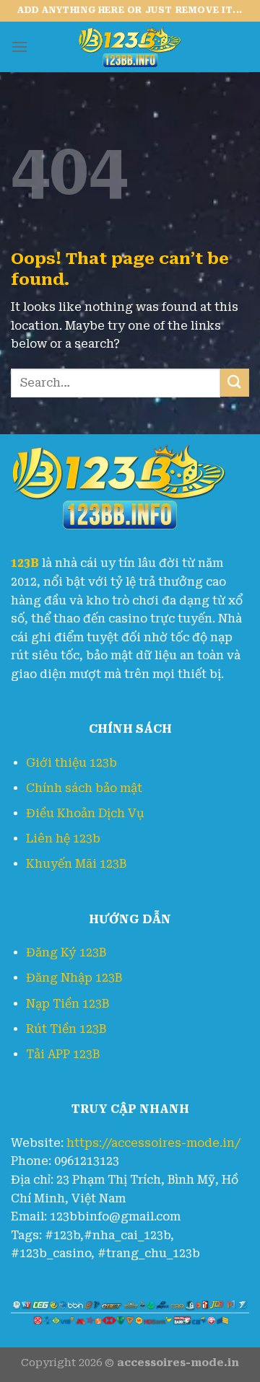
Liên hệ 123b (63, 838)
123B (25, 563)
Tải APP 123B (63, 1054)
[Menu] (19, 46)
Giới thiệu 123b (71, 763)
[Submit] (234, 383)
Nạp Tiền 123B (67, 1004)
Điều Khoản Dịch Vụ (85, 813)
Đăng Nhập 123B (74, 978)
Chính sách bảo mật (84, 788)
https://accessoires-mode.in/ (153, 1143)
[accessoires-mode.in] (130, 47)
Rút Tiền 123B (66, 1029)
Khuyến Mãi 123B (76, 864)
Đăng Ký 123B (66, 952)
